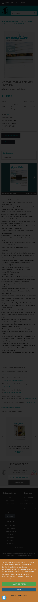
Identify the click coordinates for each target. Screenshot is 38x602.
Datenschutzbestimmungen (22, 598)
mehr (19, 589)
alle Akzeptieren (19, 584)
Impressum (12, 598)
